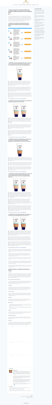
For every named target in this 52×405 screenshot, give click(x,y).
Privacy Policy (34, 4)
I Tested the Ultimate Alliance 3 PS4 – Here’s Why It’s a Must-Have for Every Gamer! (39, 16)
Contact (37, 4)
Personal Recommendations (22, 4)
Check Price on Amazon (27, 32)
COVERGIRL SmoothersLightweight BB (16, 214)
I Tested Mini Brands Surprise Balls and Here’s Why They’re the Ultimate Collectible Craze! (40, 26)
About (16, 4)
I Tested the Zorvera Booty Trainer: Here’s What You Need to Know (17, 389)
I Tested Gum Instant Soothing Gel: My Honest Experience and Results (17, 388)
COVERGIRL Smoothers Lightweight (16, 100)
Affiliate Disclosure (28, 4)
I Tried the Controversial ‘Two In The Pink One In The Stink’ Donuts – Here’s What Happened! (40, 20)
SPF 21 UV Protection (27, 141)
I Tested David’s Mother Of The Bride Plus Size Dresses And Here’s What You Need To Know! (39, 35)
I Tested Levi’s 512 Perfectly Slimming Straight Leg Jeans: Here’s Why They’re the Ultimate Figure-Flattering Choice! (40, 31)
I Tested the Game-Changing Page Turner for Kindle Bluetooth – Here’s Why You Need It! (39, 38)
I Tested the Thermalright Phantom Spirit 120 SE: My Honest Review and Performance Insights (20, 387)
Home (14, 4)
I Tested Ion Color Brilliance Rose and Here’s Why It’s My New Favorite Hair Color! (39, 13)
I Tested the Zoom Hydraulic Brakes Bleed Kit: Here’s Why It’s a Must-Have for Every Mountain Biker (20, 390)
